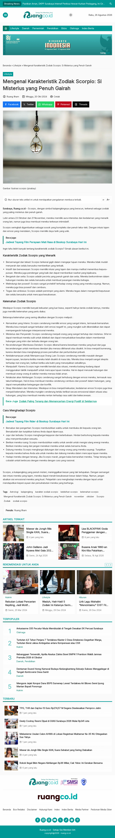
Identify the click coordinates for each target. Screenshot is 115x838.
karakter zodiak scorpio (46, 492)
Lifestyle (14, 28)
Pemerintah (38, 28)
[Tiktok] (66, 820)
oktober (90, 496)
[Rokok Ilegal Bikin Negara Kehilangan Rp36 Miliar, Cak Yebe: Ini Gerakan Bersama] (11, 765)
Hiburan (82, 597)
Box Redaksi (19, 809)
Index (57, 809)
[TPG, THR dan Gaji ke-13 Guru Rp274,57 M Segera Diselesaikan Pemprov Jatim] (11, 711)
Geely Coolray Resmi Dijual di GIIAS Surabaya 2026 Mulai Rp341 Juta (54, 721)
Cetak (57, 96)
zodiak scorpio (20, 501)
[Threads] (49, 820)
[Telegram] (71, 820)
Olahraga (74, 28)
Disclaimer (32, 809)
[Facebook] (37, 820)
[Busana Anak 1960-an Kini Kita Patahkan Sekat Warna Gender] (68, 551)
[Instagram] (43, 820)
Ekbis (64, 28)
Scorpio (100, 496)
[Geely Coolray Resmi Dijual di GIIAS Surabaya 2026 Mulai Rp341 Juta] (11, 723)
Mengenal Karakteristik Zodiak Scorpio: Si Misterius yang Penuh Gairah (38, 496)
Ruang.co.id (19, 208)
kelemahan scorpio (89, 492)
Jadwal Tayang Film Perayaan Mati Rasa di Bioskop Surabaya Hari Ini (46, 242)
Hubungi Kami (45, 809)
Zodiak (7, 501)
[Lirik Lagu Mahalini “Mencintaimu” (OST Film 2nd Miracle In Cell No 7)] (94, 582)
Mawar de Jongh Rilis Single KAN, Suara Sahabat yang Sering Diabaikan (55, 750)
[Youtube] (54, 820)
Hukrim (8, 597)
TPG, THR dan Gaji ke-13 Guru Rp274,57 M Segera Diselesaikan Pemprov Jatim (60, 708)
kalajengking (27, 492)
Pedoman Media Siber (101, 809)
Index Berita (88, 28)
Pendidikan (52, 28)
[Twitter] (60, 820)
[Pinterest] (77, 820)
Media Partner (82, 809)
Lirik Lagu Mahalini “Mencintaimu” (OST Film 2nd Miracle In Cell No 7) (94, 605)
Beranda (7, 809)
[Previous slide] (106, 564)
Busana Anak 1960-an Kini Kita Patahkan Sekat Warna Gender (94, 550)
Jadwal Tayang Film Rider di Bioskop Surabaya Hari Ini (37, 421)
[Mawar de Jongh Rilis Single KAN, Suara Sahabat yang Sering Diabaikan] (13, 533)
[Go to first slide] (110, 564)
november (79, 496)
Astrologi (14, 492)
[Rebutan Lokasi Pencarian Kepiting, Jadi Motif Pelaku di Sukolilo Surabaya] (20, 582)
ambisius (21, 290)
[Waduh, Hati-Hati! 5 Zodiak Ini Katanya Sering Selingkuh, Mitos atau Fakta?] (57, 582)
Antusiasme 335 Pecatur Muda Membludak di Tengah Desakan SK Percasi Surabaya (59, 628)
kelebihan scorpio (69, 492)
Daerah (25, 28)
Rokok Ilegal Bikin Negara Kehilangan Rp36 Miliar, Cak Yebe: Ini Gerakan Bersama (61, 763)
